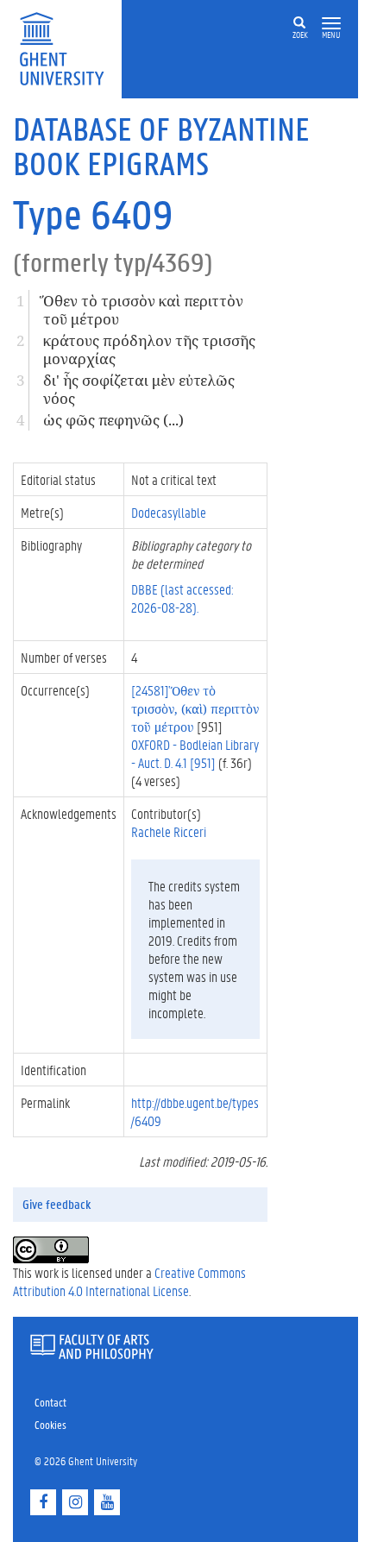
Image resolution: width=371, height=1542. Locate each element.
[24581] (195, 708)
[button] (331, 24)
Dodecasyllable (168, 512)
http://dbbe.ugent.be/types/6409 (195, 1111)
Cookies (50, 1424)
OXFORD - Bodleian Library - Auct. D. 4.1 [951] (195, 753)
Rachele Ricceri (168, 831)
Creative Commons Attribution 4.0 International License (129, 1281)
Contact (50, 1401)
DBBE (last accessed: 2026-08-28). (182, 598)
